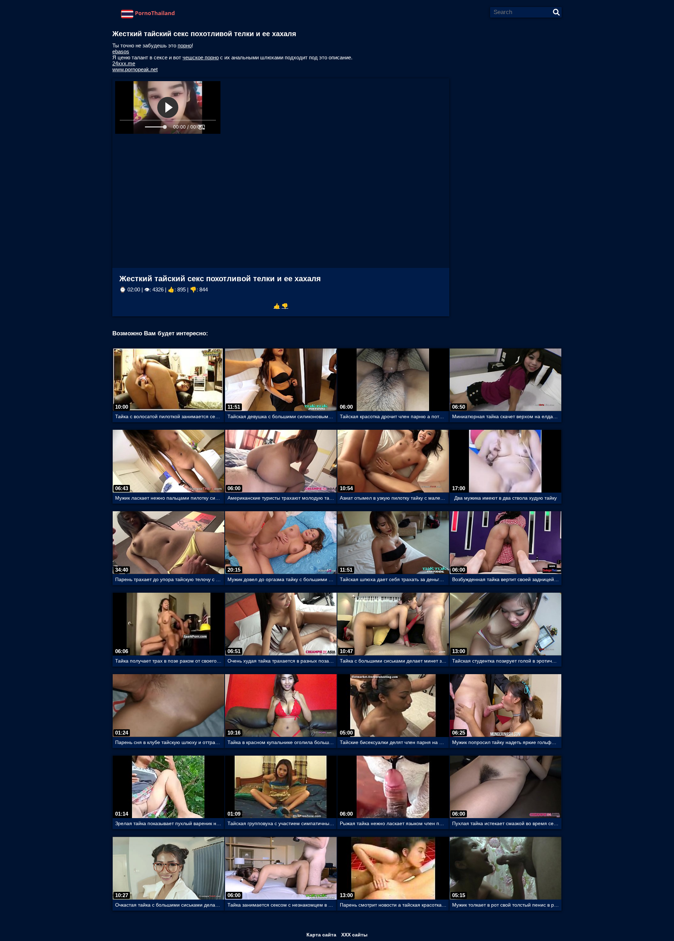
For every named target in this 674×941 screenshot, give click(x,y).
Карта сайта (321, 934)
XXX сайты (354, 934)
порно (185, 45)
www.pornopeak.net (135, 69)
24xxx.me (123, 63)
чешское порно (201, 57)
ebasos (120, 51)
